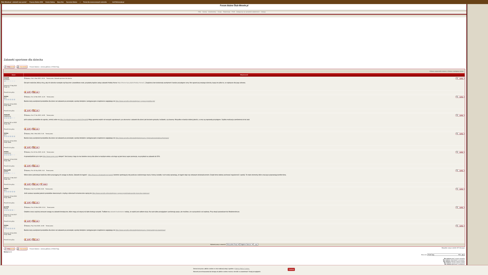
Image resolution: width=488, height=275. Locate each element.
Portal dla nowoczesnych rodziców (95, 2)
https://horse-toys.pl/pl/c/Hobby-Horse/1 (131, 83)
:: (80, 2)
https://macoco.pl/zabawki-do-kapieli (100, 175)
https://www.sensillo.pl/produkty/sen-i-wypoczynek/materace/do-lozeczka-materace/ (120, 193)
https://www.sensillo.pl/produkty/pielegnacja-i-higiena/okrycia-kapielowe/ (140, 230)
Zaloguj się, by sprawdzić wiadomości (248, 12)
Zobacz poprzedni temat (438, 71)
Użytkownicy (212, 12)
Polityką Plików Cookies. (242, 268)
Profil (233, 12)
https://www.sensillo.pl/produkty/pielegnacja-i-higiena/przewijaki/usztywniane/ (142, 138)
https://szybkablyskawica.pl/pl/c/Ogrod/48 (74, 119)
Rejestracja (226, 12)
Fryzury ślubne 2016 (36, 2)
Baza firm (60, 2)
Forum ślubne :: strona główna (40, 67)
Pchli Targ (55, 67)
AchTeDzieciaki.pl (118, 2)
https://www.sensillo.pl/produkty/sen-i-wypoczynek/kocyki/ (135, 101)
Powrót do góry (9, 92)
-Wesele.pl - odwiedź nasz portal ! (15, 2)
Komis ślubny (50, 2)
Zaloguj (263, 12)
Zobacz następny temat (455, 71)
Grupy (220, 12)
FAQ (199, 12)
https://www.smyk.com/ (50, 156)
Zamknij (291, 269)
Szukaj (204, 12)
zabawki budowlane (117, 212)
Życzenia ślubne (71, 2)
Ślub (2, 2)
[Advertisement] (234, 37)
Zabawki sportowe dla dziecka (23, 59)
